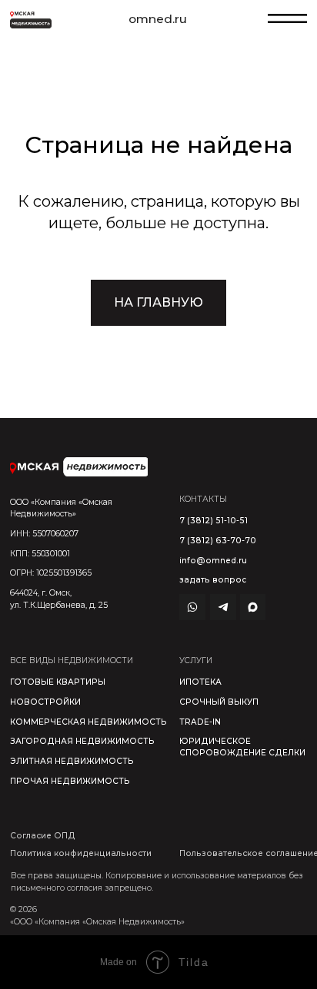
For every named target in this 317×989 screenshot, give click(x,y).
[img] (79, 466)
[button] (212, 580)
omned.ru (157, 19)
